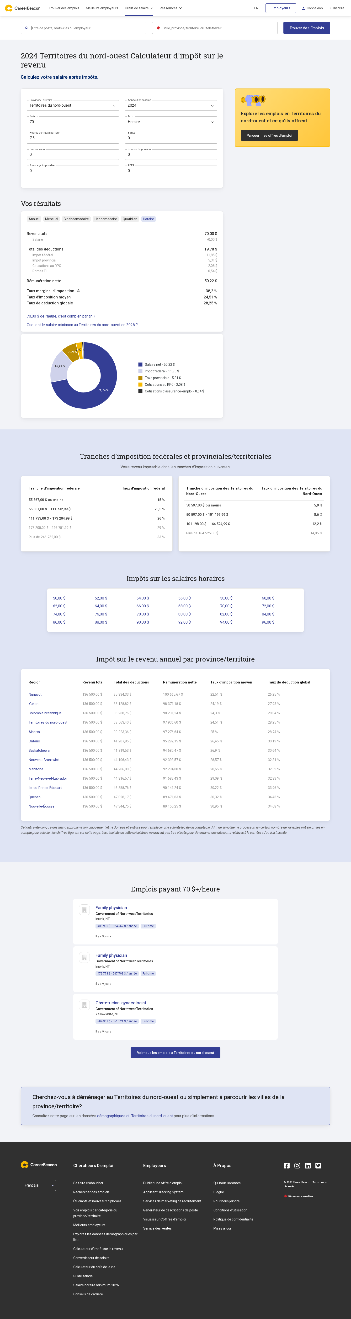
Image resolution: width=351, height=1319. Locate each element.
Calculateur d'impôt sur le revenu (98, 1249)
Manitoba (36, 769)
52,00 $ (101, 598)
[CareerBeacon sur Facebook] (286, 1165)
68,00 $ (184, 606)
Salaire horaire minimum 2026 (96, 1285)
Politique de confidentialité (233, 1219)
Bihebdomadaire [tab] (76, 219)
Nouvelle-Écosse (41, 806)
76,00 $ (101, 614)
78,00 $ (143, 614)
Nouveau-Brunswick (44, 760)
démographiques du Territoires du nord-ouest (135, 1116)
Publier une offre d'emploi (162, 1183)
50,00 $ (59, 598)
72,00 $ (268, 606)
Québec (35, 797)
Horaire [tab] (148, 219)
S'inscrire (337, 8)
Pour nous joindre (226, 1201)
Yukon (33, 704)
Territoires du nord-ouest (48, 722)
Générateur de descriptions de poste (170, 1210)
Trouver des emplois (64, 8)
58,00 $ (226, 598)
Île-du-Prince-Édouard (45, 788)
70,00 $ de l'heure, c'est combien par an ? (61, 316)
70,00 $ (226, 606)
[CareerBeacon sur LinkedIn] (307, 1165)
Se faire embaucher (88, 1183)
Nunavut (35, 695)
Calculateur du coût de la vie (94, 1267)
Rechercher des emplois (91, 1192)
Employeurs (280, 8)
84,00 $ (268, 614)
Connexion (315, 8)
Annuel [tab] (34, 219)
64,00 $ (101, 606)
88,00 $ (101, 622)
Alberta (34, 732)
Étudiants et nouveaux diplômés (97, 1201)
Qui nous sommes (227, 1183)
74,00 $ (59, 614)
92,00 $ (184, 622)
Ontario (34, 741)
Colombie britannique (45, 713)
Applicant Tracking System (163, 1192)
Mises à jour (222, 1228)
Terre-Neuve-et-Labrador (48, 779)
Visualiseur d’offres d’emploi (164, 1219)
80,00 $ (184, 614)
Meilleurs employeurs (102, 8)
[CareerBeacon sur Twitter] (318, 1165)
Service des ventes (157, 1228)
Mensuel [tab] (51, 219)
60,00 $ (268, 598)
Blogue (218, 1192)
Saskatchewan (40, 751)
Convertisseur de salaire (91, 1258)
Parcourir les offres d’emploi (269, 135)
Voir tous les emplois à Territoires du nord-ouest (175, 1053)
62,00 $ (59, 606)
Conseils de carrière (88, 1294)
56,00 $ (184, 598)
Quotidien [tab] (130, 219)
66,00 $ (143, 606)
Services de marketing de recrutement (172, 1201)
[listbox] (73, 105)
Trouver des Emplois (307, 28)
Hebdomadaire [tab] (106, 219)
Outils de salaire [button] (137, 8)
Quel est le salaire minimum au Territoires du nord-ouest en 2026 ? (82, 325)
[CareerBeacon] (39, 1165)
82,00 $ (226, 614)
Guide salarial (83, 1276)
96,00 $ (268, 622)
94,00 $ (226, 622)
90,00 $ (143, 622)
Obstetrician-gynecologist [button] (121, 1002)
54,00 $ (143, 598)
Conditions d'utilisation (230, 1210)
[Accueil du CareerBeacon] (23, 8)
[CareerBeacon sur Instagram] (297, 1165)
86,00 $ (59, 622)
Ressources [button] (168, 8)
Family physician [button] (111, 907)
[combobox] (89, 27)
